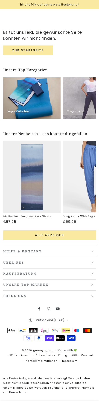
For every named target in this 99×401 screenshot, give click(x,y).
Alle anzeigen (49, 235)
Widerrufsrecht (21, 355)
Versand (87, 355)
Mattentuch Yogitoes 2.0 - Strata (27, 216)
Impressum (69, 361)
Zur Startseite (28, 50)
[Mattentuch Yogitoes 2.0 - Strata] (32, 177)
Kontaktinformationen (41, 361)
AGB (74, 355)
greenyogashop (44, 350)
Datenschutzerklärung (51, 355)
